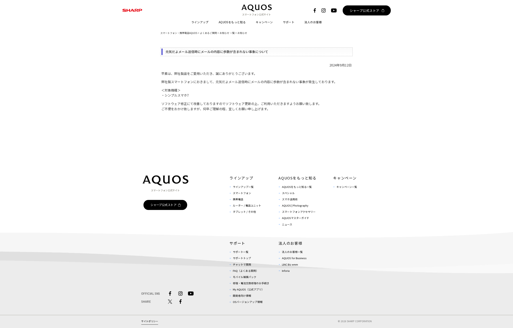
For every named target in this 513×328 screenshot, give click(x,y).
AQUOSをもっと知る (232, 22)
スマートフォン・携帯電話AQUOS (178, 33)
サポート (289, 22)
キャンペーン (264, 22)
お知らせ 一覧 (227, 33)
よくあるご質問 (208, 33)
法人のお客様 (313, 22)
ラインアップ (200, 22)
